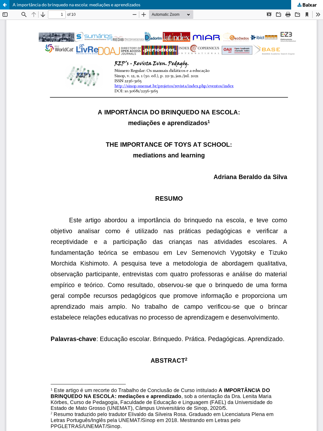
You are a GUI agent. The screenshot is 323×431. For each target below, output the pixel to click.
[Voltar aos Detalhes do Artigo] (4, 4)
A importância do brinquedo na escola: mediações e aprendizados (76, 4)
